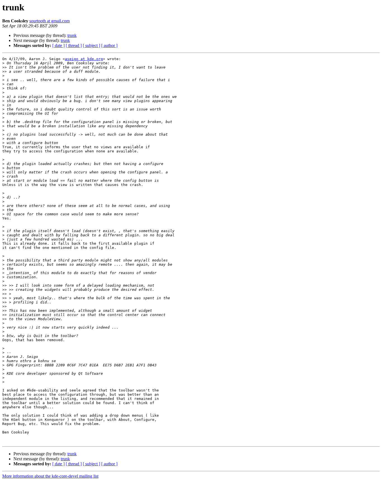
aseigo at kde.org (84, 59)
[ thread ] (74, 45)
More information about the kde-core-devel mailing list (50, 476)
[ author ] (109, 45)
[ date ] (58, 45)
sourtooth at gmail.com (49, 20)
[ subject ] (91, 45)
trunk (72, 35)
